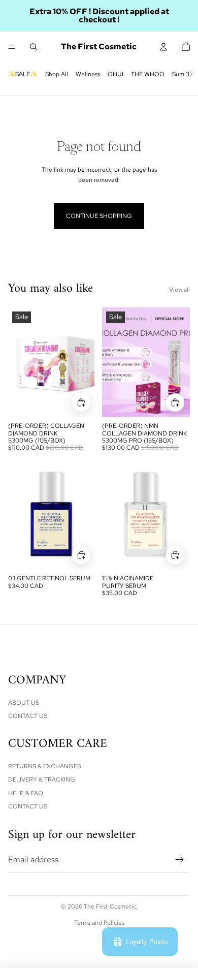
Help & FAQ (25, 793)
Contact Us (27, 716)
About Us (23, 703)
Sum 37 (182, 74)
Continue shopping (99, 216)
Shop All (56, 74)
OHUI (115, 74)
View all (179, 290)
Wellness (88, 74)
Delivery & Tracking (41, 779)
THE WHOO (147, 74)
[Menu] (11, 46)
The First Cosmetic (110, 906)
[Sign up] (180, 860)
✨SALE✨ (23, 74)
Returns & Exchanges (44, 766)
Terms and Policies (99, 923)
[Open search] (33, 47)
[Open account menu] (163, 47)
